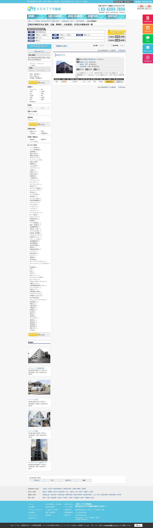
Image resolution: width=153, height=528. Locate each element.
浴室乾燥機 (34, 243)
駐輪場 (33, 221)
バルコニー (34, 210)
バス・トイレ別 (35, 239)
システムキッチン (36, 235)
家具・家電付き (35, 225)
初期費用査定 (147, 21)
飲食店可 (33, 322)
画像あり (32, 139)
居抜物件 (33, 324)
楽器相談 (33, 151)
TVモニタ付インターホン (38, 281)
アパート (32, 63)
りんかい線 (96, 494)
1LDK (42, 91)
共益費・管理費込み (36, 78)
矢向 (94, 59)
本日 (42, 131)
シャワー (33, 251)
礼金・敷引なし (34, 76)
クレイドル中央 (33, 399)
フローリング (35, 202)
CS (32, 269)
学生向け (33, 192)
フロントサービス (36, 293)
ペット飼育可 (35, 147)
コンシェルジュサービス (38, 299)
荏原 (80, 492)
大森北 (72, 492)
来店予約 (148, 31)
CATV (32, 273)
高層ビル (33, 320)
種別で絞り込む (39, 51)
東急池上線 (46, 494)
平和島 (65, 497)
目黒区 (84, 489)
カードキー (34, 182)
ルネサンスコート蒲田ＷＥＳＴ (38, 462)
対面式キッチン (35, 237)
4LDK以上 (33, 101)
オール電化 (34, 214)
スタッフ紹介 (69, 507)
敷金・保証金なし (35, 74)
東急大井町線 (78, 494)
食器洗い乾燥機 (35, 233)
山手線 (119, 494)
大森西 (85, 492)
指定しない (33, 131)
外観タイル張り (35, 229)
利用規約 (32, 512)
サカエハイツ (60, 55)
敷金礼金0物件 (50, 507)
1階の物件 (34, 306)
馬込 (92, 497)
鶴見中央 (68, 480)
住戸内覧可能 (35, 297)
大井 (76, 492)
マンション (40, 63)
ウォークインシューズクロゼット (39, 264)
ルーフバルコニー (36, 212)
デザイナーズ (35, 158)
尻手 (86, 64)
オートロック (35, 279)
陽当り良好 (34, 153)
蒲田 (44, 497)
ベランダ (33, 208)
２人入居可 (34, 166)
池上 (67, 492)
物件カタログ (33, 518)
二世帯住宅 (34, 178)
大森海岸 (76, 497)
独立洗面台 (34, 253)
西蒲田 (50, 492)
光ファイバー (35, 275)
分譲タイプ (34, 172)
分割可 (33, 170)
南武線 (82, 62)
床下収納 (33, 259)
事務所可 (33, 164)
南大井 (55, 492)
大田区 (45, 489)
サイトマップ (33, 515)
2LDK (31, 95)
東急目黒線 (112, 494)
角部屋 (33, 316)
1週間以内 (44, 133)
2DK (42, 93)
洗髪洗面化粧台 (35, 249)
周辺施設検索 (69, 512)
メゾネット (34, 206)
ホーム (31, 504)
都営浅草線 (69, 494)
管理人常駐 (34, 174)
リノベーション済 (36, 160)
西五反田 (61, 492)
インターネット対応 (37, 277)
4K (31, 99)
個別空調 (33, 326)
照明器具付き (35, 219)
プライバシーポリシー (36, 509)
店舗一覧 (67, 515)
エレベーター (35, 216)
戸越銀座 (87, 497)
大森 (48, 497)
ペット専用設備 (35, 149)
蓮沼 (82, 497)
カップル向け (35, 194)
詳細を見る (109, 81)
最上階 (33, 312)
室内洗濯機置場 (35, 200)
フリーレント (35, 180)
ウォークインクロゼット (38, 261)
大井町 (70, 497)
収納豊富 (33, 267)
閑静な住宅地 (35, 155)
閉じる (138, 525)
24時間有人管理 (35, 291)
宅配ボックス (35, 283)
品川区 (50, 489)
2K (31, 93)
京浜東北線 (83, 66)
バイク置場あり (35, 223)
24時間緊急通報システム (38, 285)
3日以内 (32, 133)
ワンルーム (33, 89)
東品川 (45, 492)
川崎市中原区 (67, 489)
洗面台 (33, 247)
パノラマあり (34, 141)
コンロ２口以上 (35, 231)
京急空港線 (104, 494)
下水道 (33, 330)
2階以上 (33, 304)
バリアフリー (35, 168)
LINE (147, 41)
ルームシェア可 (35, 190)
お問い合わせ (69, 504)
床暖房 (33, 257)
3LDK (42, 97)
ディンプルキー (35, 287)
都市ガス (33, 328)
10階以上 (33, 308)
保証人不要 (34, 162)
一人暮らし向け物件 (52, 509)
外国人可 (33, 186)
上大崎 (91, 492)
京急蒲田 (53, 497)
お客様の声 (68, 509)
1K (42, 89)
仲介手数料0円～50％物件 (54, 504)
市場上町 (36, 480)
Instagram (147, 61)
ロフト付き (34, 204)
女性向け (33, 196)
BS (32, 271)
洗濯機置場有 (35, 227)
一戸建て (32, 65)
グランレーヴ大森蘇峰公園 (36, 368)
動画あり (44, 139)
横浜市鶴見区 (89, 59)
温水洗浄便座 (35, 245)
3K (42, 95)
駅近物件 (48, 515)
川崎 (89, 66)
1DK (31, 91)
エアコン (33, 255)
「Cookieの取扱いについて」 (111, 525)
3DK (31, 97)
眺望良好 (33, 176)
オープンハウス (35, 184)
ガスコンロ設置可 (36, 188)
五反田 (60, 497)
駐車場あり (34, 302)
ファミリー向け (35, 198)
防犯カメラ (34, 289)
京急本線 (53, 494)
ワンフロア (34, 318)
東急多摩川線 (87, 494)
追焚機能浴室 (35, 241)
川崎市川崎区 (76, 489)
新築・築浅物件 (50, 512)
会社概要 (32, 507)
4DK (42, 99)
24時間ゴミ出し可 (36, 295)
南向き (33, 314)
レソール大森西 (33, 431)
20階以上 (33, 310)
